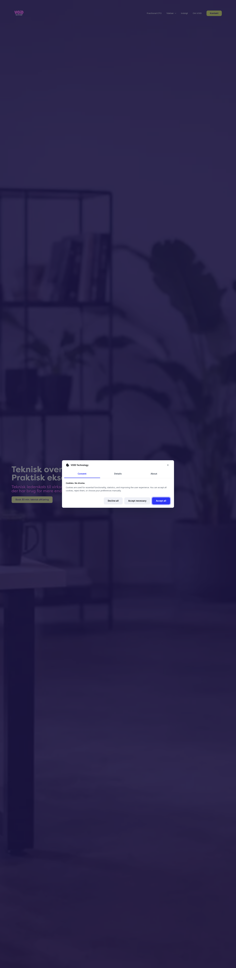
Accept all (161, 500)
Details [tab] (118, 473)
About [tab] (154, 473)
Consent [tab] (82, 473)
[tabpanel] (118, 493)
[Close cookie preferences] (168, 465)
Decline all (113, 500)
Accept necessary (137, 500)
